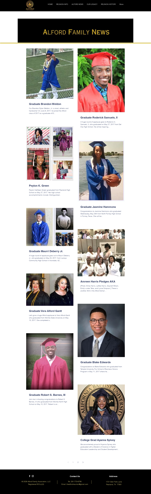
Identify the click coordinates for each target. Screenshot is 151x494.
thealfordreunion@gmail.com (77, 484)
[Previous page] (68, 462)
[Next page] (83, 462)
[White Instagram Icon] (32, 476)
